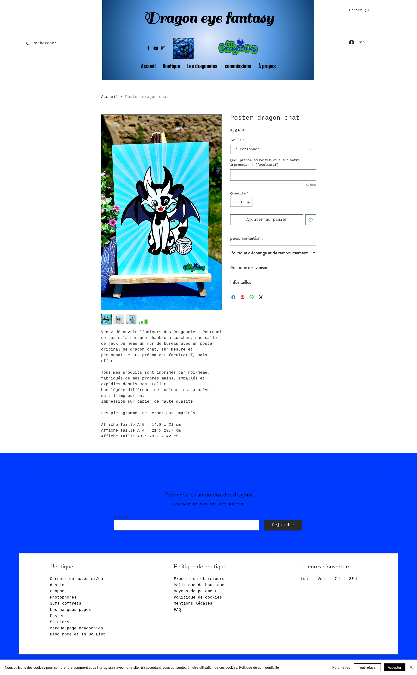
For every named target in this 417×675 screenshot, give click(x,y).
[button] (358, 10)
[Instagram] (163, 48)
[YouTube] (156, 48)
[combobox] (273, 149)
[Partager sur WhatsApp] (252, 297)
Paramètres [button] (341, 667)
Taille (237, 140)
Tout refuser (367, 667)
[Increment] (249, 202)
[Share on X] (261, 297)
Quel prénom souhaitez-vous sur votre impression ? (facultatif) (265, 162)
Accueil (109, 97)
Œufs (65, 603)
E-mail (121, 517)
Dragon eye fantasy (209, 17)
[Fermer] (411, 667)
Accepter (394, 667)
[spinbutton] (241, 202)
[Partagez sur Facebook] (233, 297)
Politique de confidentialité (259, 667)
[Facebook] (148, 48)
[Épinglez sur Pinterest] (242, 297)
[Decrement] (234, 202)
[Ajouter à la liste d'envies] (310, 219)
